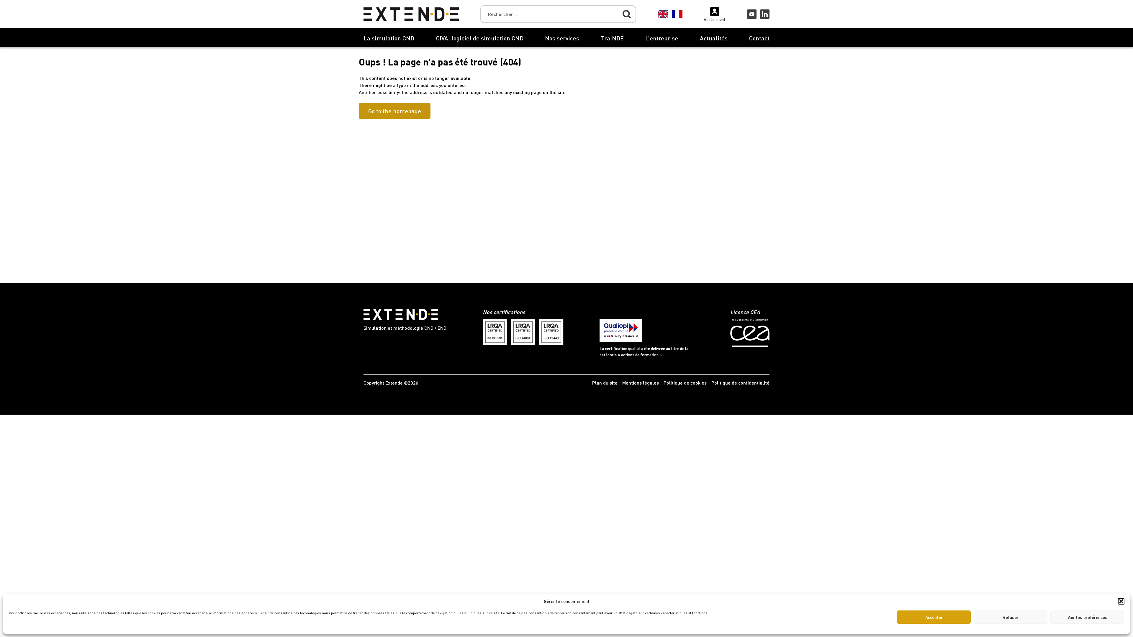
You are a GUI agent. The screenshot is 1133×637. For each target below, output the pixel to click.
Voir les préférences (1087, 617)
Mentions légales (640, 382)
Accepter (934, 617)
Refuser (1011, 617)
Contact (759, 38)
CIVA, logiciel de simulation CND (479, 38)
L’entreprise (661, 38)
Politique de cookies (685, 382)
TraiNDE (612, 38)
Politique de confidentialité (740, 382)
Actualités (714, 38)
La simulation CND (389, 38)
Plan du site (605, 382)
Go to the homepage (394, 110)
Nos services (562, 38)
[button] (1121, 601)
